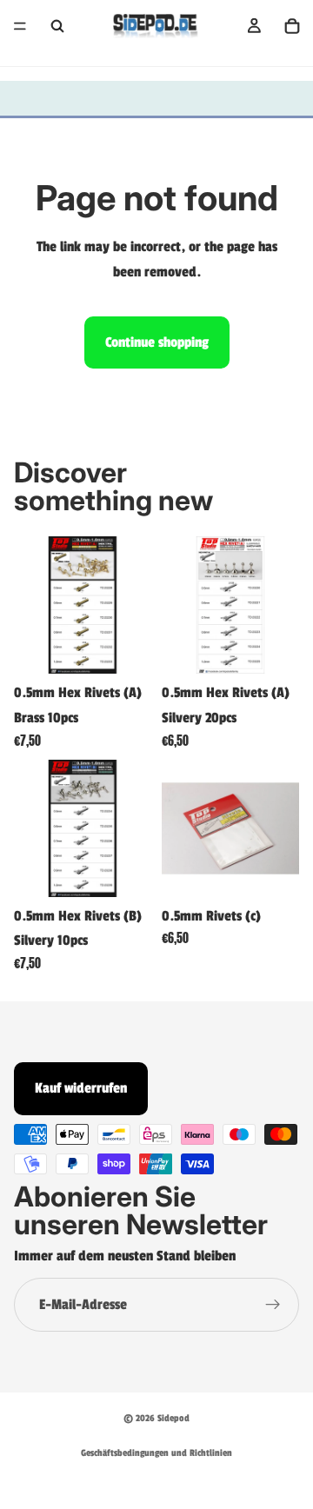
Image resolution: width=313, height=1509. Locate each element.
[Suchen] (57, 26)
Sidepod (173, 1418)
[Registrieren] (273, 1304)
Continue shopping (157, 342)
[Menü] (20, 26)
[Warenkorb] (292, 26)
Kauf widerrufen (81, 1088)
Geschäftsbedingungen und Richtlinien (156, 1453)
